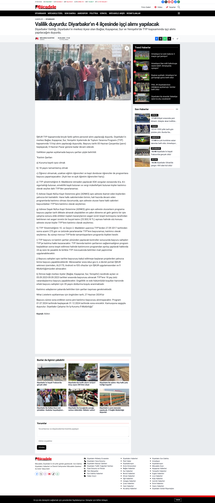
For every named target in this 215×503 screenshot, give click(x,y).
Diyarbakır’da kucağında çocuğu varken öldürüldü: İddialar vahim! (81, 409)
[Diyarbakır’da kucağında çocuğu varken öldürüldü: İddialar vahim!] (83, 397)
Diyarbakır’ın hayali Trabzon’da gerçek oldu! (161, 153)
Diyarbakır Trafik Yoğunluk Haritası (100, 466)
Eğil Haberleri (128, 479)
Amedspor (156, 461)
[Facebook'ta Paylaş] (156, 39)
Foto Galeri (146, 7)
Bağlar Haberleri (129, 468)
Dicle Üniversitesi (129, 466)
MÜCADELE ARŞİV (117, 13)
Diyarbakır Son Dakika (160, 459)
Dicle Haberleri (157, 483)
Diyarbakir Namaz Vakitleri (97, 464)
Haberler (39, 19)
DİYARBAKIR (40, 13)
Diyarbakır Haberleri (130, 459)
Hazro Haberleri (158, 486)
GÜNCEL (103, 13)
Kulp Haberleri (157, 479)
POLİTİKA (94, 13)
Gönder (42, 447)
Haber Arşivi (91, 476)
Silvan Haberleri (129, 476)
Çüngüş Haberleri (129, 481)
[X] (41, 474)
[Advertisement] (83, 117)
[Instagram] (45, 474)
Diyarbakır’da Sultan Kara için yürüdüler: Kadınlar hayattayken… (50, 409)
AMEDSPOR (82, 13)
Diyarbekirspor (128, 464)
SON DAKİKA (70, 13)
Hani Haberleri (128, 486)
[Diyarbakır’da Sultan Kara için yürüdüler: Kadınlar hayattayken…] (51, 397)
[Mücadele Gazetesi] (45, 7)
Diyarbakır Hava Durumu (96, 461)
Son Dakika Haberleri (95, 474)
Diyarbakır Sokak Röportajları (163, 489)
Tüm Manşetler (92, 471)
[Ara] (179, 7)
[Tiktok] (53, 474)
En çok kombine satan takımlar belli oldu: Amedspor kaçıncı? (163, 142)
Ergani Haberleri (158, 474)
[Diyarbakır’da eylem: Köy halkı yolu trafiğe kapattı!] (114, 372)
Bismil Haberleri (129, 474)
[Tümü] (177, 109)
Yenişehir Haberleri (159, 471)
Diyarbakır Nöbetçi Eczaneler (98, 459)
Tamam (178, 500)
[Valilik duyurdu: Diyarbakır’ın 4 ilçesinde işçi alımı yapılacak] (83, 72)
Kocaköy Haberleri (130, 489)
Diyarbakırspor (157, 464)
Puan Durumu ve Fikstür (96, 468)
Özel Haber (127, 461)
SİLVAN (154, 159)
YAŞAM (154, 126)
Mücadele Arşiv (158, 466)
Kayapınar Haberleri (159, 468)
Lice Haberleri (157, 476)
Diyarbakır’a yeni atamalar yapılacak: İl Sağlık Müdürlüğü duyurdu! (112, 410)
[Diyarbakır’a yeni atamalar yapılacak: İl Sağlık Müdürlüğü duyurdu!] (114, 397)
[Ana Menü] (179, 13)
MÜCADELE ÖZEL (55, 13)
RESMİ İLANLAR (133, 13)
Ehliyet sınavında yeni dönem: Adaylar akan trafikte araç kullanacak (163, 120)
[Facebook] (37, 474)
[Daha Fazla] (169, 39)
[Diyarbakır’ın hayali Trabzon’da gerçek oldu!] (51, 372)
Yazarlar (172, 7)
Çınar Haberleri (128, 483)
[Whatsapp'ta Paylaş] (165, 39)
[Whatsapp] (57, 474)
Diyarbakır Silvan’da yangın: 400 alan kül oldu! (162, 164)
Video (159, 7)
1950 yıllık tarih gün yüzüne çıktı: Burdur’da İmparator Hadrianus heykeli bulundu (163, 131)
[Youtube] (49, 474)
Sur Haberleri (128, 471)
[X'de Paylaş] (160, 39)
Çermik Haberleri (158, 481)
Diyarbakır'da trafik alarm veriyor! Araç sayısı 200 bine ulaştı (81, 384)
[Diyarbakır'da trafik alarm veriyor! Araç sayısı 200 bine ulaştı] (83, 372)
